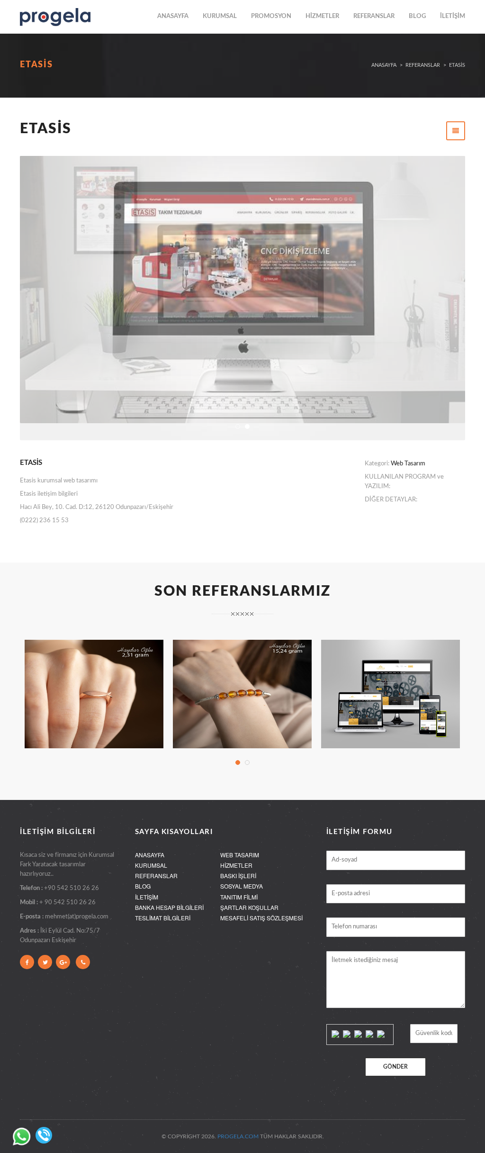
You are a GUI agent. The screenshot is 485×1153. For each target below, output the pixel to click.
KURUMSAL (220, 16)
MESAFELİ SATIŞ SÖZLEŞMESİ (261, 918)
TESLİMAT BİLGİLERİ (162, 918)
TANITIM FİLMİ (239, 897)
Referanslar (422, 65)
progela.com (238, 1136)
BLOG (417, 16)
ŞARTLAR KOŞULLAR (249, 907)
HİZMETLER (322, 16)
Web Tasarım (408, 464)
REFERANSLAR (374, 16)
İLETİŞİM (452, 16)
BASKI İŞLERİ (238, 876)
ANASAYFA (173, 16)
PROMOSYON (271, 16)
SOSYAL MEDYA (241, 886)
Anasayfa (383, 65)
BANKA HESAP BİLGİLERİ (169, 907)
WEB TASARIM (239, 855)
